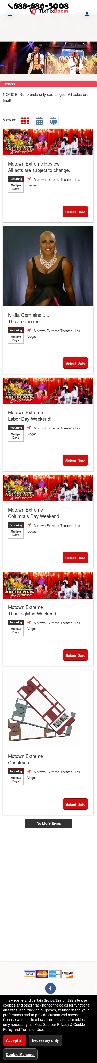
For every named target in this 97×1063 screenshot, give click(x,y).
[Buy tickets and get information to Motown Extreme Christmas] (48, 709)
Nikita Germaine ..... (28, 318)
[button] (87, 14)
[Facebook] (50, 988)
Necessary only (45, 1040)
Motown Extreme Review (39, 166)
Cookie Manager (20, 1054)
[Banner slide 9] (48, 58)
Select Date (75, 211)
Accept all (15, 1040)
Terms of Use (32, 1029)
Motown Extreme (29, 415)
